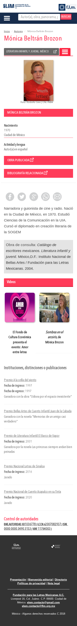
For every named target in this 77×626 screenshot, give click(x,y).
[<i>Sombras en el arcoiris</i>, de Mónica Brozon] (54, 307)
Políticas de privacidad (31, 583)
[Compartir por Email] (57, 197)
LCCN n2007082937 (50, 524)
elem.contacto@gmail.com (43, 602)
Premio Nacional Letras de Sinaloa (24, 466)
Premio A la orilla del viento (20, 380)
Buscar (66, 16)
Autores (18, 31)
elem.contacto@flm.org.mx (38, 606)
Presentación (18, 579)
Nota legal (54, 583)
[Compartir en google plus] (33, 197)
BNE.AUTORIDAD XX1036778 (20, 524)
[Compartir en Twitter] (22, 197)
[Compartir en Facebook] (10, 197)
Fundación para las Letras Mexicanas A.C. (38, 595)
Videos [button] (11, 282)
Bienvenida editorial (40, 579)
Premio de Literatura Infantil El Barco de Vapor (31, 436)
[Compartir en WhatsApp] (45, 197)
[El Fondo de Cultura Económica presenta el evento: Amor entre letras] (20, 307)
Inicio (7, 31)
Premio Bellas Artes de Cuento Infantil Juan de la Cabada (37, 411)
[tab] (38, 282)
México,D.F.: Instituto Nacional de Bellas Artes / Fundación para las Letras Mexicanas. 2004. (38, 256)
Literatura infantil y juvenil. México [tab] (27, 51)
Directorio (61, 579)
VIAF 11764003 (42, 529)
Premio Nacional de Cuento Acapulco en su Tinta (32, 492)
